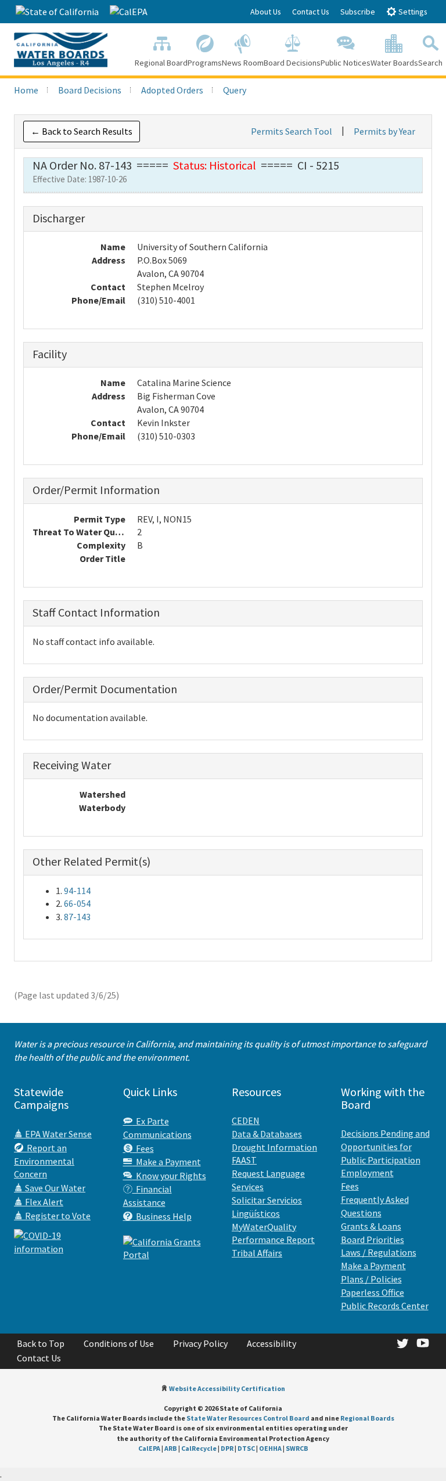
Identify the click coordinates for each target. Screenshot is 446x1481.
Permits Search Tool (291, 131)
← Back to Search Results (81, 131)
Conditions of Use (119, 1343)
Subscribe (357, 11)
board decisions (89, 90)
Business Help (162, 1216)
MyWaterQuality (264, 1227)
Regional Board (161, 62)
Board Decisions (292, 62)
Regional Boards (367, 1418)
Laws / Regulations (378, 1252)
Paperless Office (372, 1292)
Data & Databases (267, 1134)
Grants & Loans (371, 1226)
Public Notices (346, 62)
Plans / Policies (371, 1279)
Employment (367, 1173)
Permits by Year (384, 131)
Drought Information (274, 1147)
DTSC (246, 1448)
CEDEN (246, 1120)
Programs (205, 62)
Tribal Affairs (257, 1253)
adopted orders (172, 90)
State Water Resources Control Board (248, 1418)
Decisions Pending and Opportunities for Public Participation (385, 1146)
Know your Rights (169, 1175)
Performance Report (273, 1239)
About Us (265, 11)
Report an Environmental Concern (44, 1161)
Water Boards (394, 62)
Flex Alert (43, 1202)
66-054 (77, 903)
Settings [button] (412, 11)
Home (26, 90)
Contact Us (310, 11)
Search (430, 62)
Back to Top (40, 1343)
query (234, 90)
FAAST (244, 1160)
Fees (143, 1148)
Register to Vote (57, 1215)
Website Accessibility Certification (227, 1388)
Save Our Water (54, 1188)
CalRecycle (199, 1448)
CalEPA (149, 1448)
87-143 (77, 917)
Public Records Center (385, 1305)
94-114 (77, 890)
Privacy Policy (200, 1343)
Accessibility (271, 1343)
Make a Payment (166, 1161)
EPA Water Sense (57, 1134)
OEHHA (270, 1448)
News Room (243, 62)
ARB (170, 1448)
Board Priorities (372, 1239)
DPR (227, 1448)
